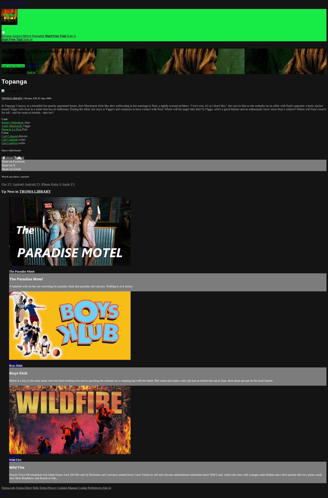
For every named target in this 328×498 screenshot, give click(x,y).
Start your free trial (13, 65)
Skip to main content (14, 3)
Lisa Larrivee (10, 143)
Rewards (38, 36)
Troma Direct (24, 487)
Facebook (8, 157)
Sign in (71, 36)
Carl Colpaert (10, 136)
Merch (27, 36)
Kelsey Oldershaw (13, 122)
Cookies (62, 487)
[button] (3, 32)
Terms (43, 487)
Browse (7, 36)
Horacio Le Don (12, 129)
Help (36, 487)
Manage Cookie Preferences (85, 487)
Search (18, 36)
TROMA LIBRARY (12, 98)
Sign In (28, 39)
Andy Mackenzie (12, 126)
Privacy (52, 487)
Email (20, 157)
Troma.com (8, 487)
